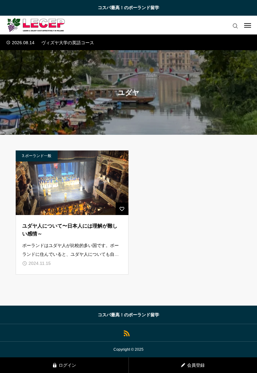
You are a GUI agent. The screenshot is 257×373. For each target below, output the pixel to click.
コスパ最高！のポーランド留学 (128, 7)
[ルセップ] (36, 25)
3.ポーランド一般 (36, 156)
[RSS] (126, 332)
